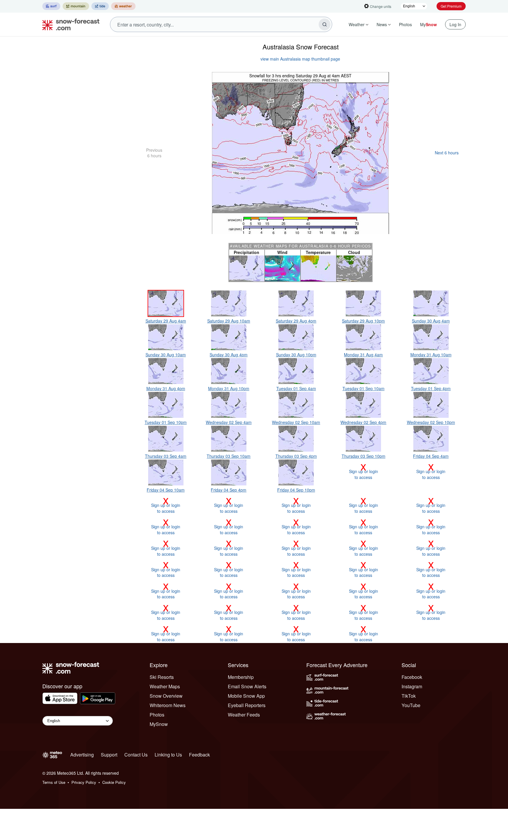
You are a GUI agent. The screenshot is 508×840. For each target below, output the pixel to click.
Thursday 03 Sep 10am (228, 456)
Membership (241, 677)
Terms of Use (53, 782)
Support (109, 754)
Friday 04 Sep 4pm (228, 490)
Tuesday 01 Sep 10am (363, 388)
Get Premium (451, 6)
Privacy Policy (83, 782)
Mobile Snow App (246, 695)
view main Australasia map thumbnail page (300, 59)
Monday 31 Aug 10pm (228, 388)
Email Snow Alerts (247, 686)
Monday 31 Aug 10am (431, 355)
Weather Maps (165, 686)
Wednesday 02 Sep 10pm (431, 422)
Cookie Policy (114, 782)
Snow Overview (166, 695)
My (428, 24)
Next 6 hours (447, 153)
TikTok (409, 695)
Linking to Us (168, 754)
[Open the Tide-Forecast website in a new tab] (100, 6)
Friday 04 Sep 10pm (296, 490)
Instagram (412, 686)
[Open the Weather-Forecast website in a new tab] (123, 6)
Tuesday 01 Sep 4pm (431, 388)
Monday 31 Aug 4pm (165, 388)
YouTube (411, 705)
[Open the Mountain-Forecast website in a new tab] (76, 6)
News (382, 24)
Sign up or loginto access (363, 471)
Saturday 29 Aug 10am (228, 321)
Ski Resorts (162, 677)
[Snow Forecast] (69, 24)
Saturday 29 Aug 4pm (296, 321)
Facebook (412, 677)
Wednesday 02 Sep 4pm (363, 422)
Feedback (199, 754)
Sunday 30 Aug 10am (166, 355)
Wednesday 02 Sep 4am (229, 422)
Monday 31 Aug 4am (363, 355)
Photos (405, 24)
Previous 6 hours (154, 153)
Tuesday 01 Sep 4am (296, 388)
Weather (357, 24)
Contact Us (136, 754)
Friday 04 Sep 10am (166, 490)
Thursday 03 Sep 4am (165, 456)
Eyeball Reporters (246, 705)
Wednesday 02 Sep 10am (296, 422)
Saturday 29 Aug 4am (166, 321)
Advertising (82, 754)
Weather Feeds (244, 714)
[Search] (324, 24)
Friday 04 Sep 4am (431, 456)
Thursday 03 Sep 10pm (363, 456)
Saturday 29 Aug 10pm (363, 321)
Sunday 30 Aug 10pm (296, 355)
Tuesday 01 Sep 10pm (166, 422)
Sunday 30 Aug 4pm (229, 355)
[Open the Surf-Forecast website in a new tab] (51, 6)
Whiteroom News (168, 705)
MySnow (159, 724)
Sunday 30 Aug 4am (431, 321)
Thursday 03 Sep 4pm (296, 456)
